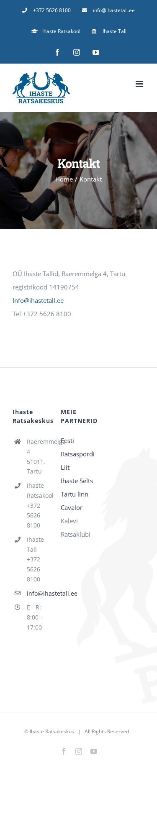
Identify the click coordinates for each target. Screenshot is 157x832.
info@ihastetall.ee (37, 593)
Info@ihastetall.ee (38, 300)
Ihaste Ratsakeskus (52, 731)
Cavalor (71, 507)
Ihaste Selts (77, 480)
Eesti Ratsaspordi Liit (78, 453)
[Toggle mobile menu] (140, 83)
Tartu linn (74, 494)
